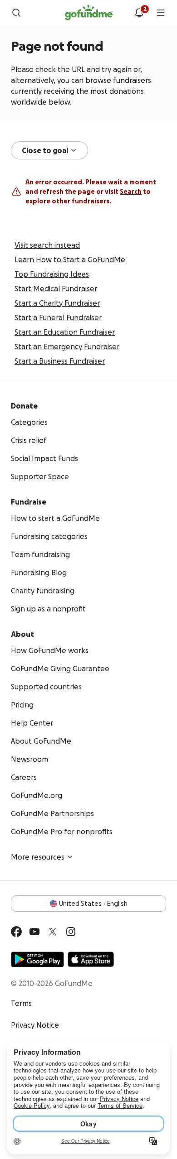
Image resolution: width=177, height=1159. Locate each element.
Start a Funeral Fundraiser (58, 317)
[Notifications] (139, 13)
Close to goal (45, 150)
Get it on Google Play (37, 959)
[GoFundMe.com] (89, 13)
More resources (37, 857)
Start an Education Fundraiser (65, 332)
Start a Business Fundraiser (60, 361)
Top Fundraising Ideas (52, 274)
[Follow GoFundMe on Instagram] (71, 932)
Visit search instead (47, 245)
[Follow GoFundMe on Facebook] (16, 932)
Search (131, 191)
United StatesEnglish (93, 903)
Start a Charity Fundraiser (57, 303)
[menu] (161, 13)
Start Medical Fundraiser (56, 288)
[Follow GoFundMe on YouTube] (34, 932)
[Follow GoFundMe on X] (53, 932)
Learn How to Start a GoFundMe (70, 259)
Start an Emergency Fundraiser (67, 346)
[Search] (16, 13)
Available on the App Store (91, 959)
